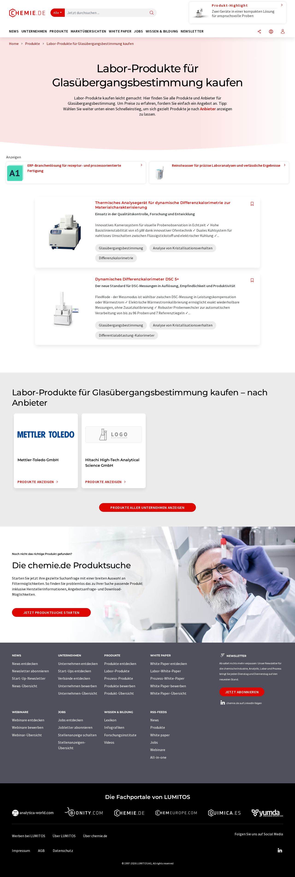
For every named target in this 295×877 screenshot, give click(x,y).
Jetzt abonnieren (242, 692)
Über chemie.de (95, 835)
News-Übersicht (24, 686)
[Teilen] (259, 32)
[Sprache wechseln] (271, 32)
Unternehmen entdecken (78, 663)
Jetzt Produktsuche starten (51, 612)
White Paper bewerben (168, 686)
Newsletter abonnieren (30, 671)
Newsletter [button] (192, 31)
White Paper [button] (120, 31)
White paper (160, 735)
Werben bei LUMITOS (28, 835)
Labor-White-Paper (165, 671)
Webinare (157, 749)
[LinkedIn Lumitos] (280, 850)
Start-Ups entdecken (74, 671)
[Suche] (151, 13)
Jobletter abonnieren (75, 727)
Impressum (21, 850)
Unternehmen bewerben (77, 686)
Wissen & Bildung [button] (162, 31)
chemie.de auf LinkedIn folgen (244, 703)
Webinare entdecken (28, 720)
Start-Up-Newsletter (28, 678)
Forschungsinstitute (120, 735)
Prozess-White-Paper (167, 678)
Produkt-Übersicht (119, 693)
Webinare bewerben (27, 727)
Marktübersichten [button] (88, 31)
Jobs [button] (138, 31)
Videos (109, 742)
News (154, 720)
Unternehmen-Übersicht (77, 693)
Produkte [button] (59, 31)
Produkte (157, 727)
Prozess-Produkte (118, 678)
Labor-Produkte (117, 671)
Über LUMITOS (64, 835)
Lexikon (110, 720)
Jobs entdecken (70, 720)
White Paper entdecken (168, 663)
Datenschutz (63, 850)
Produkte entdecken (120, 663)
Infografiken (114, 727)
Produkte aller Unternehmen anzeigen (147, 507)
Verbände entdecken (74, 678)
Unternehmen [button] (34, 31)
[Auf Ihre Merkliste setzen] (252, 204)
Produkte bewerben (119, 686)
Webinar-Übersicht (27, 735)
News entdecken (25, 663)
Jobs (154, 742)
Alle (56, 13)
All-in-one (158, 757)
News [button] (14, 31)
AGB (41, 850)
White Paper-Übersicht (168, 693)
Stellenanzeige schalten (77, 735)
